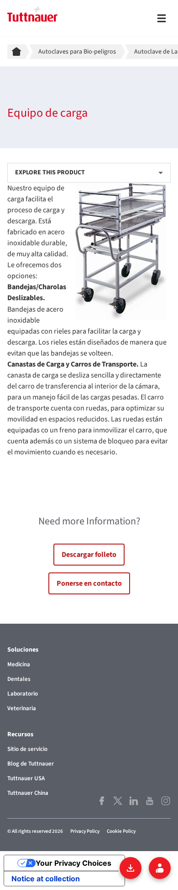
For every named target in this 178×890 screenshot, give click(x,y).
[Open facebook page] (101, 800)
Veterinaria (21, 708)
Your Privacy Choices (73, 863)
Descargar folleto (89, 555)
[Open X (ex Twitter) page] (117, 800)
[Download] (130, 868)
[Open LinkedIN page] (133, 800)
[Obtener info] (160, 868)
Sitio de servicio (27, 749)
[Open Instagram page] (165, 800)
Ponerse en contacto (89, 583)
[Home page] (18, 51)
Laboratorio (22, 694)
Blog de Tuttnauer (30, 764)
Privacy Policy (84, 831)
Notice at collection (45, 878)
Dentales (19, 679)
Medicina (18, 664)
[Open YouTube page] (149, 800)
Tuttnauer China (27, 793)
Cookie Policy (121, 831)
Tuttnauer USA (26, 778)
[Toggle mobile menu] (161, 18)
